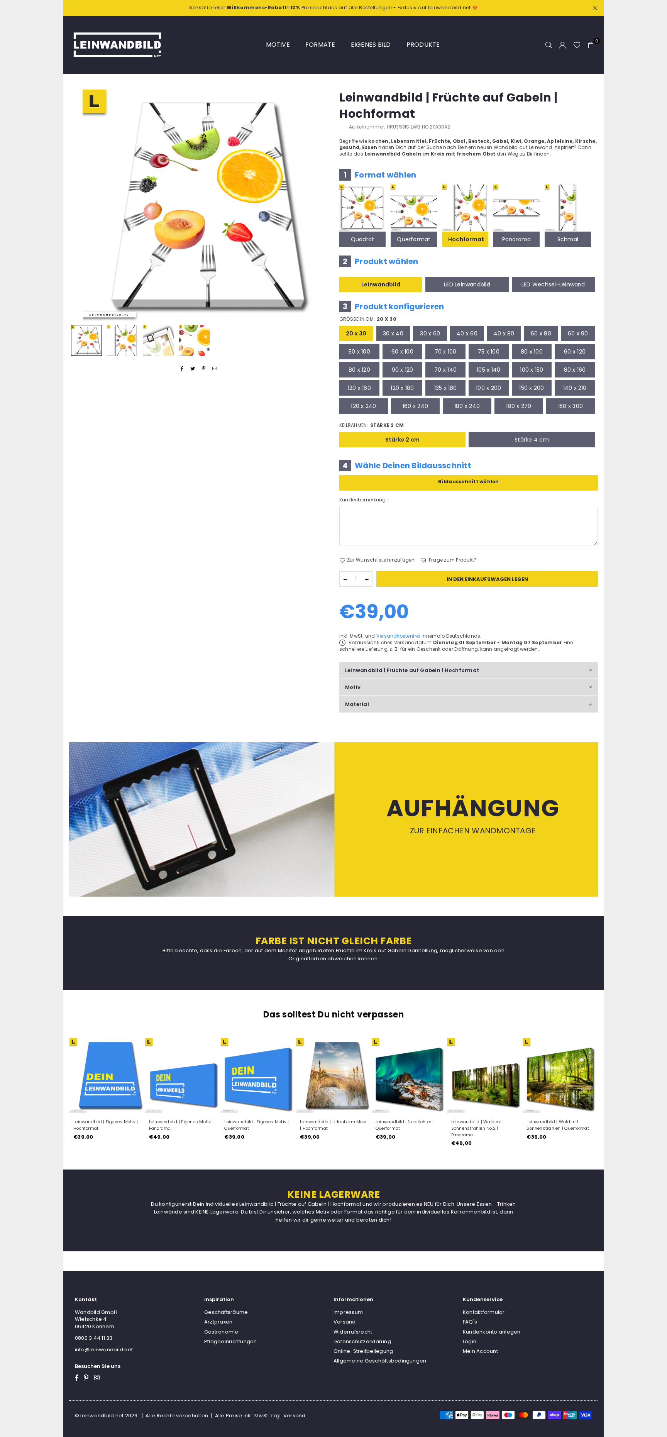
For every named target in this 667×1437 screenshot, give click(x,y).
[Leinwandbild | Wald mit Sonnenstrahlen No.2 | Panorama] (448, 1075)
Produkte (423, 44)
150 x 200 (531, 388)
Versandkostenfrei (398, 636)
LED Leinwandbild (467, 284)
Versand (345, 1321)
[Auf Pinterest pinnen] (204, 369)
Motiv (353, 687)
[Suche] (549, 45)
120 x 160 (359, 388)
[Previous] (79, 205)
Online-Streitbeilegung (363, 1351)
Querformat (413, 239)
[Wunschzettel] (577, 45)
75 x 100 (488, 351)
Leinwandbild (380, 284)
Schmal (567, 239)
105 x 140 (488, 370)
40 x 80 (504, 333)
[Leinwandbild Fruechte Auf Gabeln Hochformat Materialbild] (158, 340)
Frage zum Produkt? (452, 560)
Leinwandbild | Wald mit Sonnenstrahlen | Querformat (522, 1125)
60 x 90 (578, 333)
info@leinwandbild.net (104, 1349)
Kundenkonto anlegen (492, 1331)
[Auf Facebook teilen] (182, 369)
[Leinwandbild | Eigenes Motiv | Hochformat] (71, 1075)
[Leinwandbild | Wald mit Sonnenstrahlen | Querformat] (524, 1075)
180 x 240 (467, 406)
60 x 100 (402, 351)
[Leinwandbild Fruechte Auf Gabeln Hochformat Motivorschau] (122, 340)
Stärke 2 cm (402, 439)
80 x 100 (532, 351)
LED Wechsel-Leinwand (553, 284)
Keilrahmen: (371, 425)
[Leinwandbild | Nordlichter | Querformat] (373, 1075)
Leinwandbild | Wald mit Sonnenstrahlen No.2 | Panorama (441, 1128)
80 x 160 (575, 370)
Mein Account (480, 1351)
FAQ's (470, 1321)
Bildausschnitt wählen (468, 481)
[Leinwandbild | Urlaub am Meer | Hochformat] (298, 1075)
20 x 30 (356, 333)
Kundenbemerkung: (363, 500)
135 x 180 (445, 388)
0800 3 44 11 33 (94, 1338)
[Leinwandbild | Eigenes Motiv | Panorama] (146, 1075)
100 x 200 (488, 388)
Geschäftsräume (226, 1312)
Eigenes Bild (371, 44)
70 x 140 (445, 370)
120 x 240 (363, 406)
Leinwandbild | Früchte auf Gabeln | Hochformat (412, 670)
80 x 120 (359, 370)
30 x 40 (393, 333)
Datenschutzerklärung (362, 1341)
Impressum (348, 1312)
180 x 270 (518, 406)
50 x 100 (359, 351)
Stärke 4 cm (532, 439)
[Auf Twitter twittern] (193, 369)
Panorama (516, 239)
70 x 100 (446, 351)
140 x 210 (575, 388)
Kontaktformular (484, 1312)
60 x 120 (575, 351)
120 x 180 (402, 388)
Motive (278, 44)
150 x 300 (570, 406)
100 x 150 (531, 370)
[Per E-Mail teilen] (215, 369)
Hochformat (466, 239)
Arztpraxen (218, 1321)
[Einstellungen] (563, 45)
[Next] (317, 205)
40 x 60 (467, 333)
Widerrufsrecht (353, 1331)
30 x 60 (430, 333)
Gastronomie (221, 1331)
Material (357, 704)
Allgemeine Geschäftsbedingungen (380, 1360)
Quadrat (362, 239)
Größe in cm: (367, 319)
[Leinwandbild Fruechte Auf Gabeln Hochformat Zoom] (194, 340)
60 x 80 (541, 333)
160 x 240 (415, 406)
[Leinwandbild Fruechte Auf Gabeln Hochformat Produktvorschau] (86, 340)
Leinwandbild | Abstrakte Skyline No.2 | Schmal (593, 1125)
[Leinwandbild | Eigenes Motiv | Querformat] (222, 1075)
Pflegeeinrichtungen (230, 1341)
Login (469, 1341)
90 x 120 (402, 370)
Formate (320, 44)
